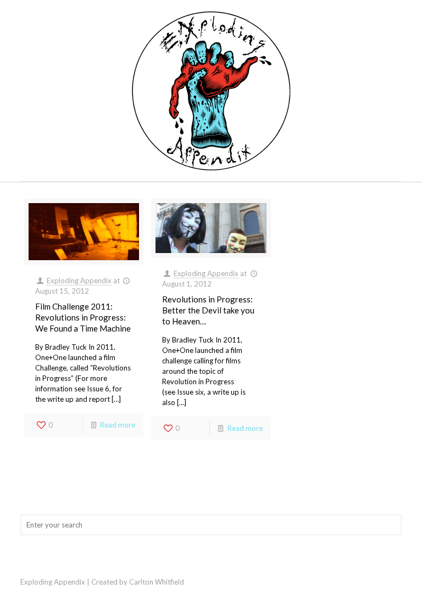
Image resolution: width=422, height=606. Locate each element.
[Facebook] (385, 581)
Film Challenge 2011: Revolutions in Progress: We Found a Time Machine (83, 317)
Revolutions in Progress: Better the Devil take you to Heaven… (208, 310)
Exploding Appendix (79, 280)
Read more (117, 424)
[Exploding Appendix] (211, 90)
